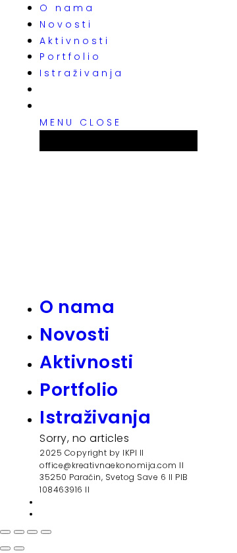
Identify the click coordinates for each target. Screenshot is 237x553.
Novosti (66, 24)
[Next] (19, 548)
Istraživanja (82, 73)
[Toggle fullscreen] (32, 532)
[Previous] (5, 548)
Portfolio (70, 56)
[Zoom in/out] (46, 532)
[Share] (19, 532)
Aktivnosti (75, 40)
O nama (67, 7)
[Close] (5, 532)
